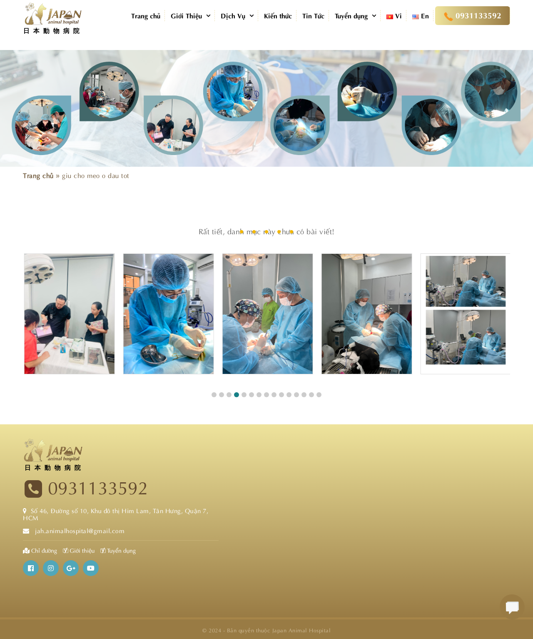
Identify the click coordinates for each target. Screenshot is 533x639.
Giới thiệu (81, 550)
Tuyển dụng (351, 15)
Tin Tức (313, 15)
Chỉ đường (44, 550)
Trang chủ (145, 15)
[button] (214, 394)
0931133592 (98, 488)
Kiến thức (278, 15)
